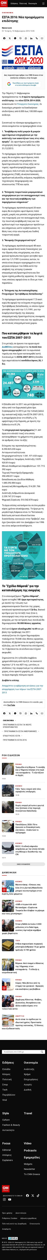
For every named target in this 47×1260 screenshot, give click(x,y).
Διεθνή (27, 1089)
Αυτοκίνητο (8, 1130)
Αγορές (28, 1084)
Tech (4, 1089)
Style (5, 1113)
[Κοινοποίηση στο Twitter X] (9, 38)
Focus (6, 1143)
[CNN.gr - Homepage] (4, 3)
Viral (4, 1100)
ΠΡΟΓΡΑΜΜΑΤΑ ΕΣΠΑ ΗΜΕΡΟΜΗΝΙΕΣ (20, 731)
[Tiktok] (38, 1195)
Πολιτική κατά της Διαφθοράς (14, 1224)
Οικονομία (32, 4)
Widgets (28, 1164)
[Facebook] (27, 1195)
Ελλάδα (6, 1069)
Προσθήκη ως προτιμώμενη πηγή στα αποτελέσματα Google (26, 84)
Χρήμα (27, 1074)
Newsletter (29, 1169)
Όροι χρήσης (7, 1213)
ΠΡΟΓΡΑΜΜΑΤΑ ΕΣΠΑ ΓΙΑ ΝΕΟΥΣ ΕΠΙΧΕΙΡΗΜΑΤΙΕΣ (17, 726)
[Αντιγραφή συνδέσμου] (36, 38)
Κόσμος (6, 1074)
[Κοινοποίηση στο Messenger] (15, 38)
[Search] (42, 1051)
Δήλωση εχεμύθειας (28, 1218)
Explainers (7, 1160)
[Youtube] (9, 1199)
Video (27, 1143)
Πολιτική (23, 4)
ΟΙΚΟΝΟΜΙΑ (7, 13)
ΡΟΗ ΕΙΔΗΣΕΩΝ (11, 755)
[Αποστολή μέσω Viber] (20, 38)
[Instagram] (4, 1199)
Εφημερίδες (32, 1157)
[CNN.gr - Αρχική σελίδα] (6, 1188)
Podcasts (30, 1150)
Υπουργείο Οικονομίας (28, 104)
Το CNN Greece (32, 1174)
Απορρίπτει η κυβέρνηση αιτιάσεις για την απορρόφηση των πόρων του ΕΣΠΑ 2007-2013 (22, 689)
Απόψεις (7, 1155)
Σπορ (5, 1084)
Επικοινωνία (35, 1224)
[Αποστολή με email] (42, 38)
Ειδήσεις (14, 4)
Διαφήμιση (6, 1229)
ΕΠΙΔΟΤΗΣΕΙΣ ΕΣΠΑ (11, 736)
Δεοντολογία (21, 1213)
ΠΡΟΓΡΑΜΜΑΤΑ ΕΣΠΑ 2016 (15, 740)
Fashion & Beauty (11, 1125)
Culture (6, 1119)
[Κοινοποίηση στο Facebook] (4, 38)
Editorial (6, 1150)
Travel (28, 1113)
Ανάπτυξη (29, 1069)
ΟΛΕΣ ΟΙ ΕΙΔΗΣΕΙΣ (23, 864)
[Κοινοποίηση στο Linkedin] (31, 38)
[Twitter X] (32, 1195)
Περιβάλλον (8, 1094)
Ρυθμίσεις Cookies (9, 1218)
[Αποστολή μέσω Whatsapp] (26, 38)
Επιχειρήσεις (31, 1079)
